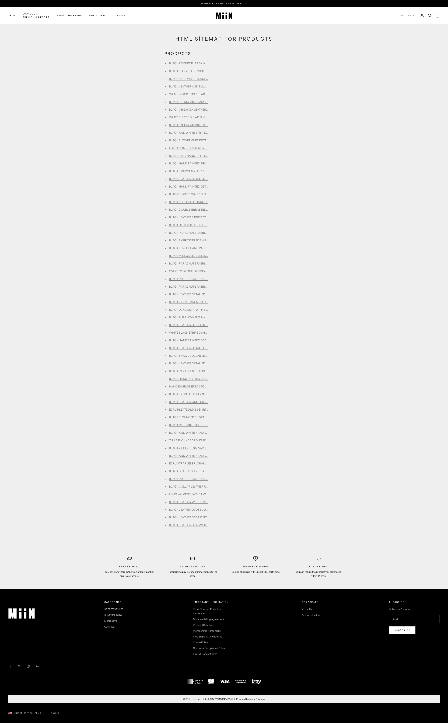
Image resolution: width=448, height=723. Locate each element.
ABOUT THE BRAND (69, 15)
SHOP (12, 15)
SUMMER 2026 (113, 615)
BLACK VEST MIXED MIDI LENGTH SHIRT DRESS (200, 425)
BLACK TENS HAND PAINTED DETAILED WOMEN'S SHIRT (207, 155)
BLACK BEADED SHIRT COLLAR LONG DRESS (199, 471)
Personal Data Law (203, 625)
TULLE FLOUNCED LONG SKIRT (189, 440)
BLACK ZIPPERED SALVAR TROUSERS (194, 448)
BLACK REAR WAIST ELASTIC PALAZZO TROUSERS (203, 78)
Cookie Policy (200, 642)
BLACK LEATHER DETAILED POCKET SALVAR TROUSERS (206, 179)
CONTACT (119, 15)
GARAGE (109, 626)
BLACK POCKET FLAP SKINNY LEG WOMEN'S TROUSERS (207, 63)
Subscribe (402, 630)
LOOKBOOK (36, 15)
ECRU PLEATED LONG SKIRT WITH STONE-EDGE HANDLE (207, 409)
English (406, 15)
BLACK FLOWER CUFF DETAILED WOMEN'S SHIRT (202, 140)
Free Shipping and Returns (207, 636)
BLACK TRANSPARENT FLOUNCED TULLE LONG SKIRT (205, 302)
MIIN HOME (111, 621)
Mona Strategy (257, 699)
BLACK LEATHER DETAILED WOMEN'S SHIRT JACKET (204, 348)
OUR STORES (97, 15)
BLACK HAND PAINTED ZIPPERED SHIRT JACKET (201, 163)
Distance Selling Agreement (208, 619)
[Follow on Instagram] (28, 666)
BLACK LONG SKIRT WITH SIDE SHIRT (194, 309)
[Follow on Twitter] (19, 666)
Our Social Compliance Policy (209, 648)
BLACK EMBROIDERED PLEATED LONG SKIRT (199, 171)
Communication (311, 615)
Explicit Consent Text (205, 653)
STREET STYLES (113, 609)
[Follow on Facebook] (10, 666)
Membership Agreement (206, 630)
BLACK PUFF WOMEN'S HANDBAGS (193, 317)
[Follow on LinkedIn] (37, 666)
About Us (307, 609)
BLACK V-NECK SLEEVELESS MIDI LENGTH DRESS (202, 256)
